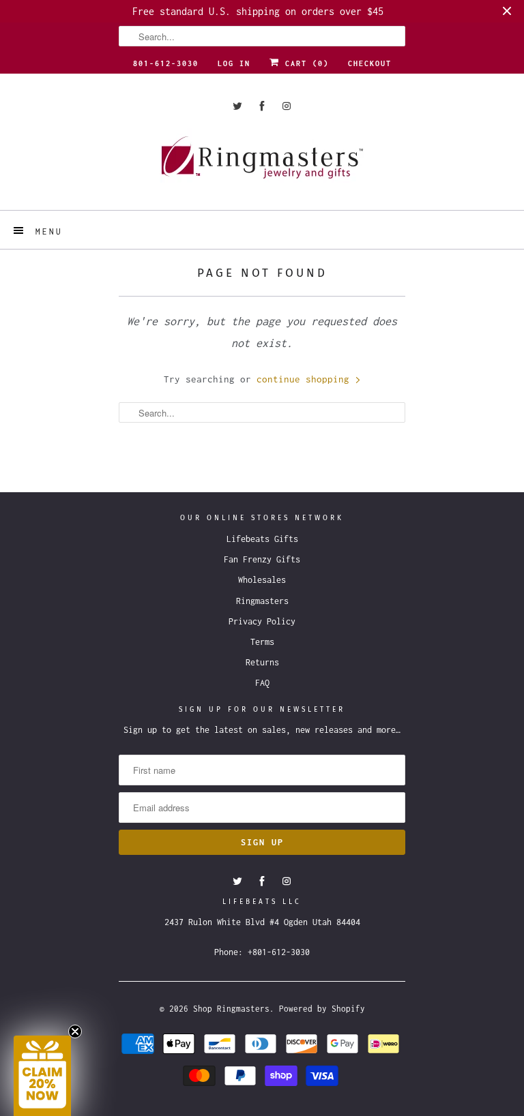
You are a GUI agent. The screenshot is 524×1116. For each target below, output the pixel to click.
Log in (234, 63)
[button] (42, 1076)
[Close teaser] (75, 1031)
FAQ (262, 683)
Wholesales (262, 580)
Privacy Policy (262, 621)
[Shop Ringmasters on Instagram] (286, 106)
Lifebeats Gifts (262, 539)
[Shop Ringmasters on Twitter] (237, 106)
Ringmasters (262, 601)
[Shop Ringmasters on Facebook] (262, 106)
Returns (262, 662)
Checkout (370, 63)
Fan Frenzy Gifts (262, 559)
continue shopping (306, 379)
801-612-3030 (166, 63)
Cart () (304, 63)
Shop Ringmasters (231, 1008)
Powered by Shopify (322, 1008)
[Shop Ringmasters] (262, 164)
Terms (262, 642)
